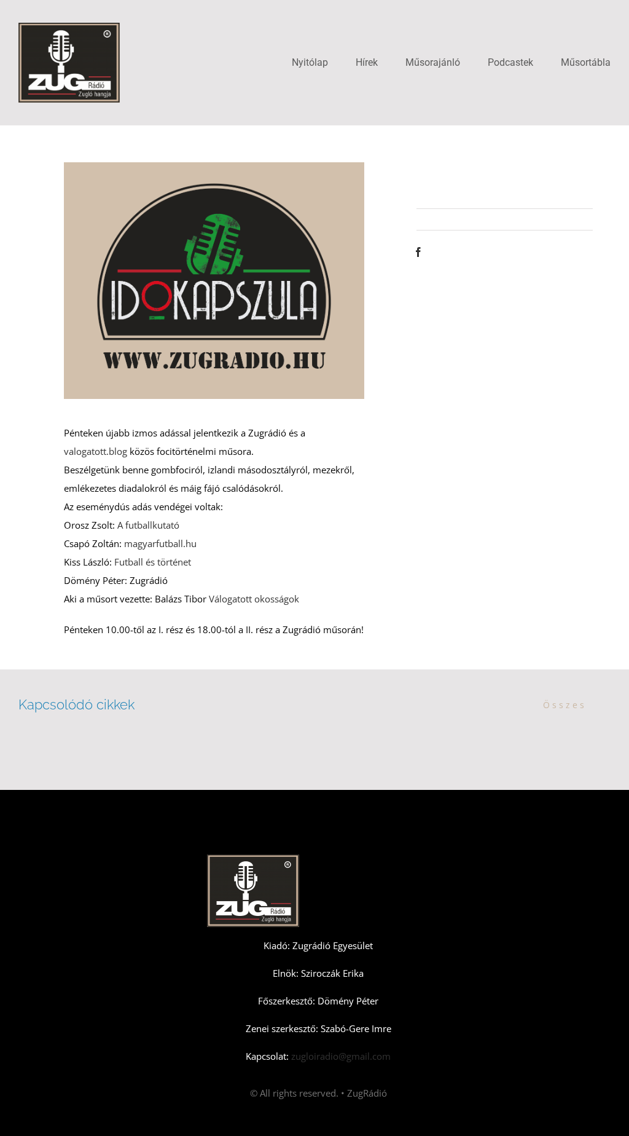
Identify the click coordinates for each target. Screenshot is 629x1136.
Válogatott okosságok (254, 599)
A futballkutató (148, 525)
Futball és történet (152, 562)
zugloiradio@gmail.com (340, 1056)
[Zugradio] (69, 27)
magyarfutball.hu (160, 543)
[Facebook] (418, 252)
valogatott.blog (95, 451)
